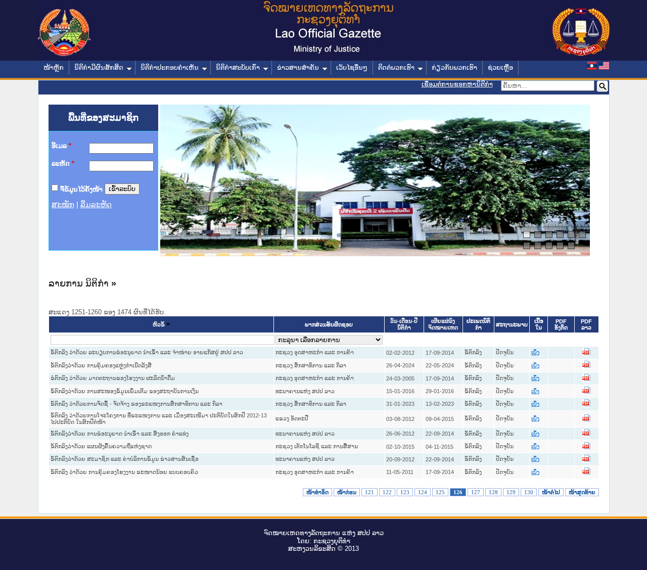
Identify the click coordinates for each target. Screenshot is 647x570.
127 (475, 492)
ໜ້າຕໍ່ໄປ (551, 492)
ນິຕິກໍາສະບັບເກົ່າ (238, 67)
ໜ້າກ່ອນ (346, 492)
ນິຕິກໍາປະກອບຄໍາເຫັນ (170, 67)
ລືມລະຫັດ (96, 205)
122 (387, 492)
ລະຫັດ (63, 163)
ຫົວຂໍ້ (159, 324)
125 (440, 492)
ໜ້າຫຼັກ (53, 67)
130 (528, 492)
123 (404, 492)
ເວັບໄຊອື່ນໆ (351, 67)
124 (422, 492)
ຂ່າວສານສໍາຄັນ (298, 67)
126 (458, 492)
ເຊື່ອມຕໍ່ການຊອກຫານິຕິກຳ (457, 84)
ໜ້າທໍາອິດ (317, 492)
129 (511, 492)
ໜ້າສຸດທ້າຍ (582, 492)
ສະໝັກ (63, 205)
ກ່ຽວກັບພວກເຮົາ (454, 67)
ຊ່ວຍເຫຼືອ (500, 67)
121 (369, 492)
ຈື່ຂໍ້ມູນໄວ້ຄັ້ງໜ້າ (81, 189)
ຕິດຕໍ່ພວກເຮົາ (396, 67)
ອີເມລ (61, 146)
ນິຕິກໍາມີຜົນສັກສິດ (98, 67)
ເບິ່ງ (535, 352)
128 (493, 492)
